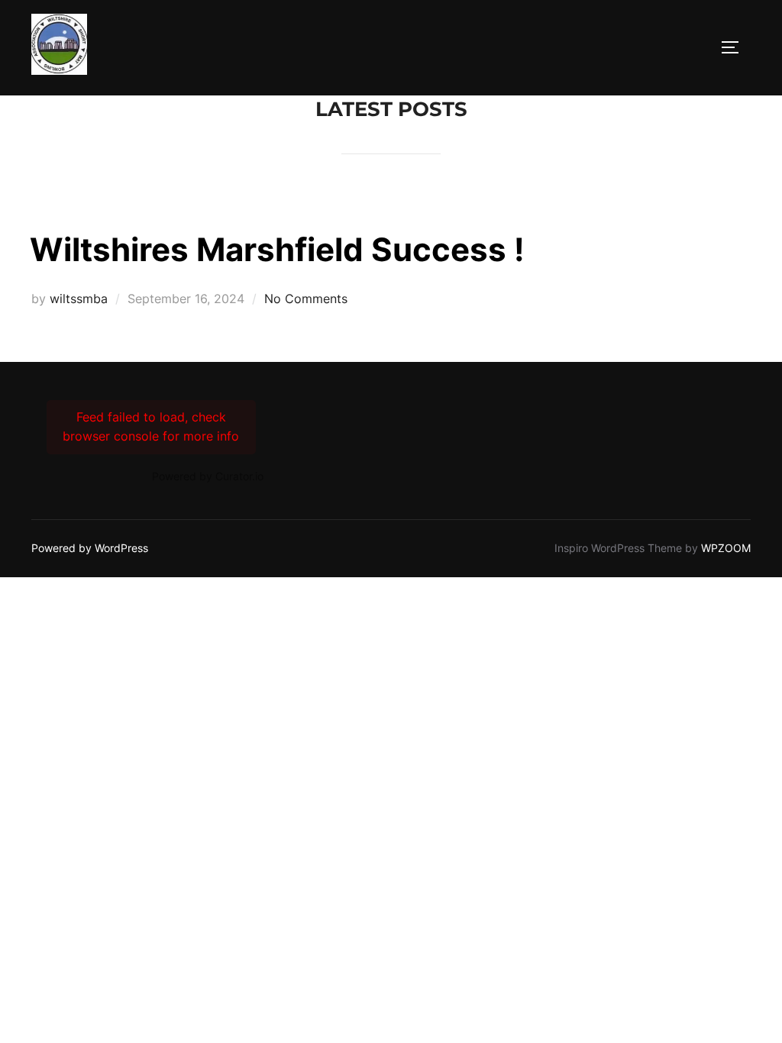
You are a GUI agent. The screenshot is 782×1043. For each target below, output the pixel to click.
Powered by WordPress (89, 547)
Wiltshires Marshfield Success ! (277, 249)
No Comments (305, 298)
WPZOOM (726, 547)
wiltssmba (79, 298)
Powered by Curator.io (207, 476)
